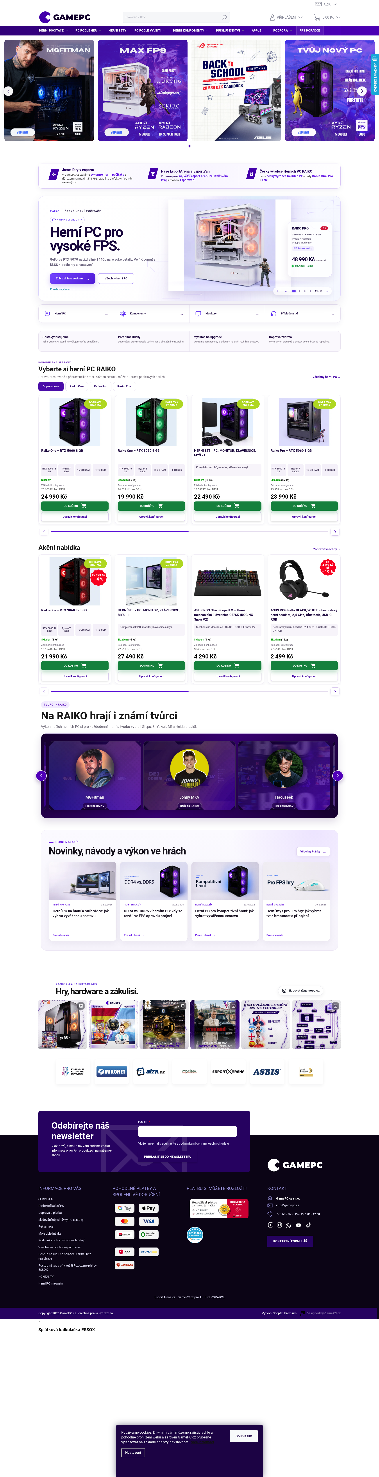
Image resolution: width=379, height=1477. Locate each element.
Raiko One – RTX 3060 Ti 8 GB (64, 610)
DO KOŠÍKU (71, 506)
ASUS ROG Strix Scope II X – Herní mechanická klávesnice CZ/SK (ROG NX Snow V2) (223, 614)
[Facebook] (270, 1225)
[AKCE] (227, 581)
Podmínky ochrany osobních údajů (61, 1240)
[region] (189, 248)
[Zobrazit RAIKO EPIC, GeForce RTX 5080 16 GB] (304, 291)
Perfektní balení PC (51, 1205)
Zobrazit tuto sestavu (73, 278)
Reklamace (45, 1226)
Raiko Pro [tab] (100, 386)
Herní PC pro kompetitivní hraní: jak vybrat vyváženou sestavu (224, 913)
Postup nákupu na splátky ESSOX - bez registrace (64, 1256)
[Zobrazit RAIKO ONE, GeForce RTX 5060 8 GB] (310, 291)
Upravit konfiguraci (75, 516)
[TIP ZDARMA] (304, 422)
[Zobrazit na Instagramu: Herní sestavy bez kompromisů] (62, 1024)
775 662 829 (284, 1214)
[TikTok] (308, 1225)
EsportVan (187, 180)
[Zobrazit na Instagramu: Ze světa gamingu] (164, 1024)
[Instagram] (279, 1225)
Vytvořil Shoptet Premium (279, 1313)
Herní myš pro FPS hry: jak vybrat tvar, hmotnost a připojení (293, 913)
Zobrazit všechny (327, 549)
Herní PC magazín (50, 1283)
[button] (8, 91)
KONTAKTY (46, 1276)
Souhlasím (244, 1436)
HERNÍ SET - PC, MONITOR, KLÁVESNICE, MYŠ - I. (225, 453)
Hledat (224, 17)
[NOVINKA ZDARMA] (151, 422)
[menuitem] (55, 30)
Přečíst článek (63, 935)
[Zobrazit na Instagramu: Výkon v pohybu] (316, 1024)
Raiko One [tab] (77, 386)
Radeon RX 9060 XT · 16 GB (307, 234)
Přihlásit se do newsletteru (167, 1156)
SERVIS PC (45, 1199)
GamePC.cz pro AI (190, 1297)
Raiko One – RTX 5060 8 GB (62, 451)
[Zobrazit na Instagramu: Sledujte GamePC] (265, 1024)
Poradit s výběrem (63, 289)
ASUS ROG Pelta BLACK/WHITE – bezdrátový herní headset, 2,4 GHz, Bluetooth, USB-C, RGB (304, 614)
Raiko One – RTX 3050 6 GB (139, 451)
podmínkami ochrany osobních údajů (204, 1143)
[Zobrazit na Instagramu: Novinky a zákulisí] (215, 1024)
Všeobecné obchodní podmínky (59, 1247)
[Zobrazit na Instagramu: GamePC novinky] (113, 1024)
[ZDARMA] (75, 422)
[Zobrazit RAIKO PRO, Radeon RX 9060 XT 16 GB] (299, 291)
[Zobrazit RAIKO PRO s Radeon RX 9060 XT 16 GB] (229, 245)
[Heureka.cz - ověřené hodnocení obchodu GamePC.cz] (195, 1235)
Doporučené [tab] (51, 386)
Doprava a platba (50, 1212)
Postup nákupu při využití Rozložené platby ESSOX (67, 1268)
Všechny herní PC (116, 278)
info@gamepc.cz (287, 1205)
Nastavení (133, 1453)
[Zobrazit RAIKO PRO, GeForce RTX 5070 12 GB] (294, 291)
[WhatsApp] (288, 1225)
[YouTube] (299, 1225)
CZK (327, 4)
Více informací (202, 1442)
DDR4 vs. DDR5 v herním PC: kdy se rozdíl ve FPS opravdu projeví (153, 913)
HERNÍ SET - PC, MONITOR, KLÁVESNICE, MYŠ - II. (149, 612)
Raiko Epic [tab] (124, 386)
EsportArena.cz (164, 1297)
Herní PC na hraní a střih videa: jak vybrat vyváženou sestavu (81, 913)
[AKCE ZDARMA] (151, 581)
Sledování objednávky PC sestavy (61, 1219)
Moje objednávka (49, 1233)
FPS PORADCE (215, 1297)
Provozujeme (170, 176)
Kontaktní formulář (290, 1241)
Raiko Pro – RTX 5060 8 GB (291, 451)
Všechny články (313, 851)
